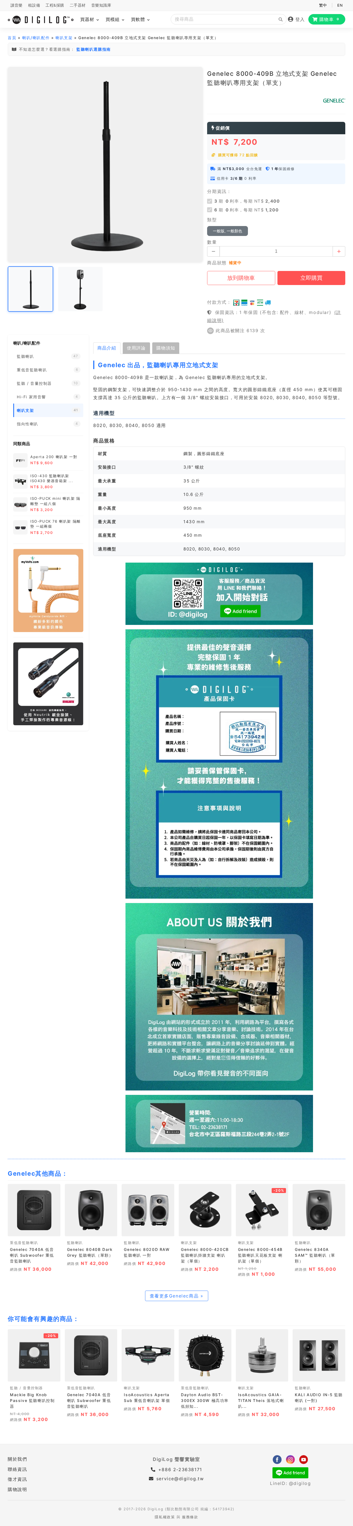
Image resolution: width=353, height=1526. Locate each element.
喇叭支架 (64, 37)
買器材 (88, 19)
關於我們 (17, 1459)
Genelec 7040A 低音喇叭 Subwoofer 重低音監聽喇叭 (32, 1255)
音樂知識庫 (101, 5)
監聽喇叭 (75, 1243)
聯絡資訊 (17, 1469)
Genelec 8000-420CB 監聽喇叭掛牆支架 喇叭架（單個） (205, 1255)
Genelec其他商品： (38, 1173)
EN (340, 5)
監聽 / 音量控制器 (26, 1388)
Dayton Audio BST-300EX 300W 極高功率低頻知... (205, 1400)
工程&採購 (55, 5)
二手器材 (78, 5)
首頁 (12, 37)
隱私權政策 (165, 1517)
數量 (212, 242)
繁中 (323, 5)
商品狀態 (216, 262)
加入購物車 (34, 1230)
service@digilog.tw (180, 1478)
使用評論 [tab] (136, 348)
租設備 (34, 5)
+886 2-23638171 (179, 1469)
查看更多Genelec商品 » (177, 1296)
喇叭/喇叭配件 (36, 37)
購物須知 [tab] (165, 348)
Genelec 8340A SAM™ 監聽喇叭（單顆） (315, 1255)
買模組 (113, 19)
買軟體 (139, 19)
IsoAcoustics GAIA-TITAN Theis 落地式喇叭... (261, 1400)
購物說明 (17, 1489)
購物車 (329, 19)
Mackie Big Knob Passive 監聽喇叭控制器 (32, 1400)
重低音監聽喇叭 (24, 1243)
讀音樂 (16, 5)
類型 (212, 219)
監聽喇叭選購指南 (93, 49)
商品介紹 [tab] (106, 348)
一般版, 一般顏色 (227, 231)
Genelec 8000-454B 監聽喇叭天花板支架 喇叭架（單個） (260, 1255)
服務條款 (190, 1517)
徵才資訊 (17, 1479)
